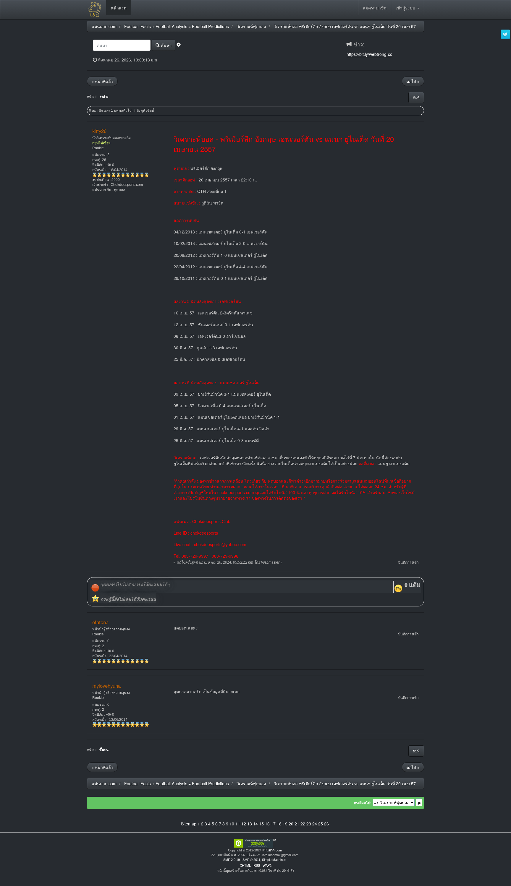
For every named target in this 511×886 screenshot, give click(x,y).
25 (320, 824)
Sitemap (188, 824)
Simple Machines (274, 859)
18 (279, 824)
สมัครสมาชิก (374, 8)
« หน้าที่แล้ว (102, 81)
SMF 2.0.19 (231, 859)
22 (302, 824)
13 (249, 824)
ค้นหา (166, 45)
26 (326, 824)
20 (291, 824)
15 (261, 824)
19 (285, 824)
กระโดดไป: (362, 803)
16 (267, 824)
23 (308, 824)
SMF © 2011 (251, 859)
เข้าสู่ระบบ (406, 8)
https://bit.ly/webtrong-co (369, 54)
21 (297, 824)
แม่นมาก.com (272, 850)
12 (243, 824)
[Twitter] (505, 35)
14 (255, 824)
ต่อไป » (413, 81)
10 (231, 824)
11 (237, 824)
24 (314, 824)
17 (273, 824)
